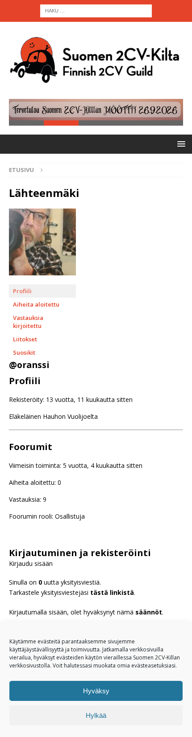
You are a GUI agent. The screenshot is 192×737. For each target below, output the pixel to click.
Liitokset (25, 339)
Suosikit (24, 352)
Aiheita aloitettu (36, 304)
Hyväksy (96, 691)
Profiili (22, 291)
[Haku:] (96, 10)
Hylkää (96, 715)
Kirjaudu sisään (31, 563)
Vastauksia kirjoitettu (28, 322)
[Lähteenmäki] (42, 280)
